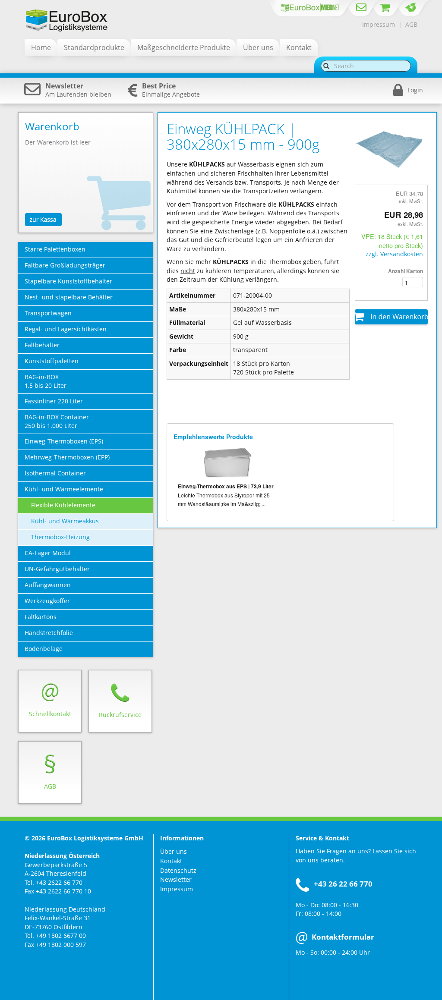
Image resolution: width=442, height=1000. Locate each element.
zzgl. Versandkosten (394, 254)
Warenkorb (52, 126)
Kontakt (171, 861)
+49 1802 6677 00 (61, 935)
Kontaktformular (343, 937)
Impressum (378, 24)
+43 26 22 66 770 (343, 884)
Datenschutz (178, 870)
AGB (411, 24)
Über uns (173, 851)
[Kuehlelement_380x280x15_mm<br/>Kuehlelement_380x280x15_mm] (391, 148)
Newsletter (176, 879)
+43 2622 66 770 (59, 882)
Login (415, 90)
